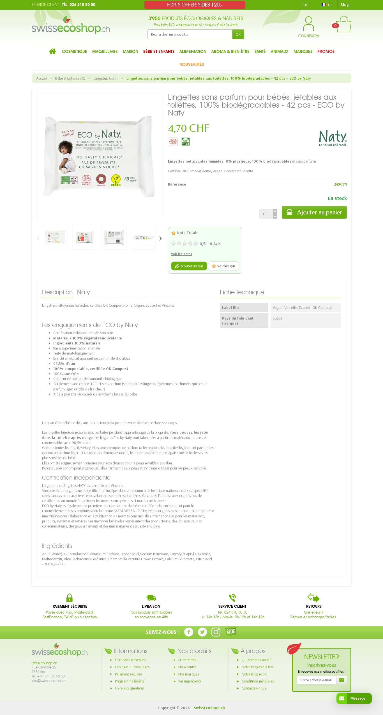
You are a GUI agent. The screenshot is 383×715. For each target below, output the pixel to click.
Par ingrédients (189, 681)
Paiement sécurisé (128, 674)
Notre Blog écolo (254, 674)
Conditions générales (258, 681)
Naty (83, 292)
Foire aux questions (129, 688)
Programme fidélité (129, 681)
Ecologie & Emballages (132, 666)
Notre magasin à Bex (258, 666)
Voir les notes (181, 254)
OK (238, 34)
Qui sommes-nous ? (257, 659)
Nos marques (188, 674)
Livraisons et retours (130, 659)
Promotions (187, 659)
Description (57, 292)
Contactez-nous (254, 688)
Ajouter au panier (319, 212)
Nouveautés (187, 666)
